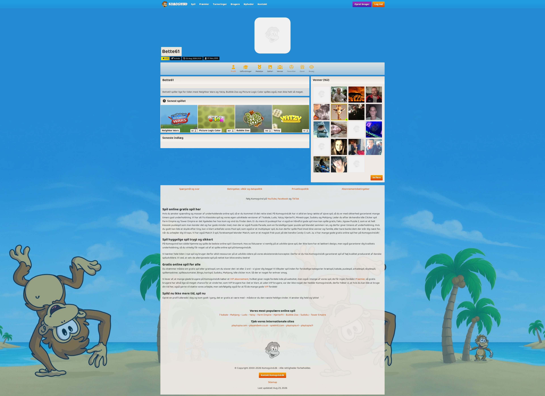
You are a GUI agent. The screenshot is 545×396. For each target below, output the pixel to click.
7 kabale (223, 315)
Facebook (283, 199)
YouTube (272, 199)
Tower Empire (318, 315)
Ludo (244, 315)
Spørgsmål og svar (189, 189)
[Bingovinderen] (356, 112)
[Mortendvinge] (321, 164)
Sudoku (304, 315)
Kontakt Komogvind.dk (272, 375)
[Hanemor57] (339, 112)
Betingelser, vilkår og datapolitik (244, 189)
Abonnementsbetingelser (356, 189)
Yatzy (252, 315)
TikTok (295, 199)
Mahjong (235, 315)
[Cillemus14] (356, 94)
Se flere (377, 177)
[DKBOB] (374, 112)
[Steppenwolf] (321, 112)
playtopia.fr (307, 325)
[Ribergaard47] (356, 147)
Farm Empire (264, 315)
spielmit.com (277, 325)
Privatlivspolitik (300, 189)
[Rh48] (374, 94)
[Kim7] (321, 129)
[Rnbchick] (339, 164)
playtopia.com (239, 325)
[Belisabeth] (321, 147)
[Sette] (356, 164)
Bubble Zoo (292, 315)
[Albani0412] (374, 147)
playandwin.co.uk (258, 325)
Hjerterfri (278, 315)
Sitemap (272, 382)
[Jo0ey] (374, 129)
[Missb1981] (356, 129)
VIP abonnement (239, 279)
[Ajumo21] (339, 129)
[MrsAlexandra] (339, 147)
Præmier (360, 279)
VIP (266, 287)
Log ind (378, 4)
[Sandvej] (339, 94)
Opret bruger (362, 4)
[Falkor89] (321, 94)
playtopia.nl (292, 325)
